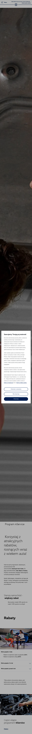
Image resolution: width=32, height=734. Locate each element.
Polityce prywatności (8, 382)
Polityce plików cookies (21, 382)
